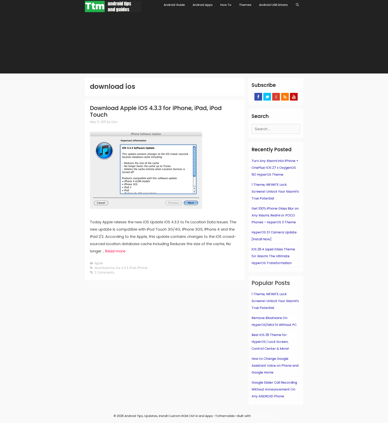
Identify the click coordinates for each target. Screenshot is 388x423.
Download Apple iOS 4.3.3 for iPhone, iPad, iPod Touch (156, 111)
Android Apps (203, 5)
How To (225, 5)
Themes (245, 5)
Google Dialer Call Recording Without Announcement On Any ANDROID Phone (274, 389)
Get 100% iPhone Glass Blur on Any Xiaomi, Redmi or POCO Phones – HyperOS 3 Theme (275, 215)
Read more (115, 251)
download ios (104, 268)
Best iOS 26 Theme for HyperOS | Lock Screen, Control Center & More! (270, 342)
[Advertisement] (194, 43)
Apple (98, 263)
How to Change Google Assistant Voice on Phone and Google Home (275, 365)
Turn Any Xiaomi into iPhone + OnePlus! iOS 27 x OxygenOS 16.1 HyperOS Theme (275, 167)
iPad (133, 268)
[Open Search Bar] (297, 5)
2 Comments (104, 272)
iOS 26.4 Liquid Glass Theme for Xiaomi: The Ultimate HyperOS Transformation (273, 256)
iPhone (142, 268)
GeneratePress (263, 416)
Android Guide (174, 5)
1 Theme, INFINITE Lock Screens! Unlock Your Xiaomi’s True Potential (275, 191)
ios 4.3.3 (122, 268)
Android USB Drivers (273, 5)
